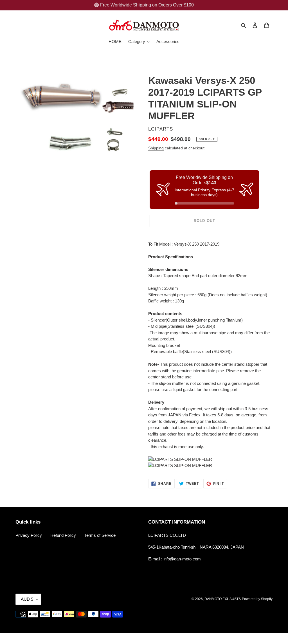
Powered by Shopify (257, 599)
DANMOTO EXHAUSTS (222, 599)
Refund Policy (63, 535)
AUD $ (27, 599)
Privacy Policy (28, 535)
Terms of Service (100, 535)
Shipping (156, 148)
